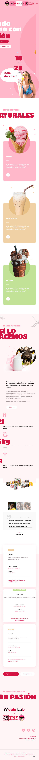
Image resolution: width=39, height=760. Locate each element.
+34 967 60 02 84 (13, 582)
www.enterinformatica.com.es (16, 580)
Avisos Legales (15, 755)
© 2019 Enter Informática (13, 753)
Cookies (22, 755)
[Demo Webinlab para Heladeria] (19, 3)
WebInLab (24, 753)
